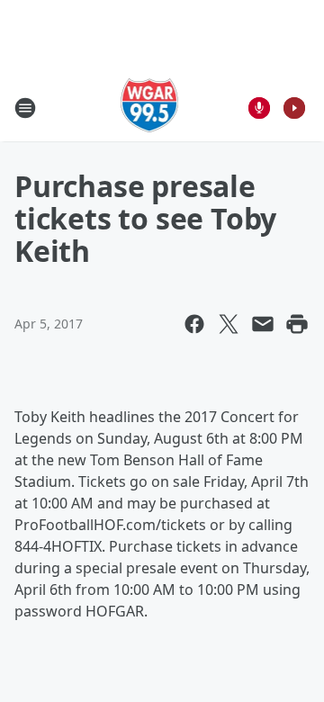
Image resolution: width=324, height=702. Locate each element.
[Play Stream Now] (294, 108)
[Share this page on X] (228, 324)
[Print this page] (297, 324)
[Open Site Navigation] (25, 108)
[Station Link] (150, 107)
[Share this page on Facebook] (194, 324)
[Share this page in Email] (262, 324)
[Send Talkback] (259, 108)
